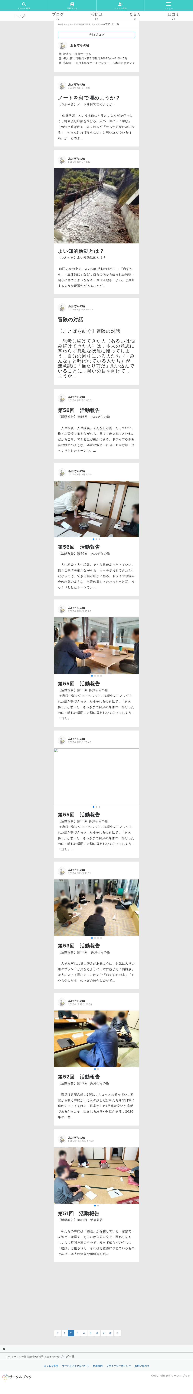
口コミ (174, 14)
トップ (19, 16)
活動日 (96, 14)
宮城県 (87, 24)
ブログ (58, 14)
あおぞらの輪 (98, 24)
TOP (60, 24)
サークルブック (181, 1375)
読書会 (80, 24)
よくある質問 (51, 1365)
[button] (93, 539)
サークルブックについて (75, 1365)
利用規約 (98, 1365)
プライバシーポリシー (118, 1365)
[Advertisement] (96, 1294)
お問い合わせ (142, 1365)
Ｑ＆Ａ (135, 14)
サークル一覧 (69, 24)
